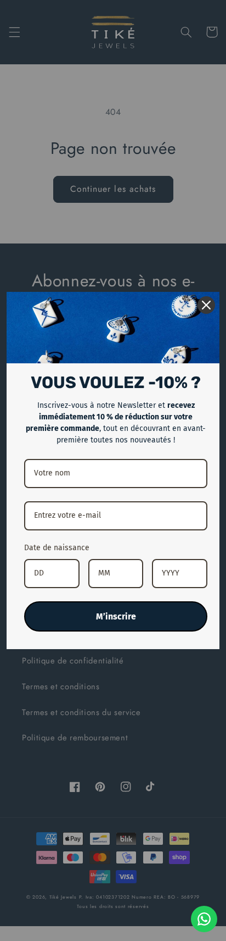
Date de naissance (56, 547)
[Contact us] (204, 919)
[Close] (206, 305)
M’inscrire (116, 616)
